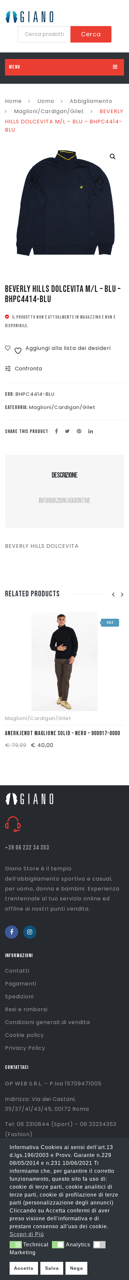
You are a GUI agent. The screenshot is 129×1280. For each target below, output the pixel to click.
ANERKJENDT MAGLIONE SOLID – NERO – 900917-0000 (62, 733)
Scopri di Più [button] (27, 1234)
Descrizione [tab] (64, 475)
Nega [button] (76, 1268)
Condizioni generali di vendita (47, 1022)
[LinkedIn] (90, 431)
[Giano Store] (30, 798)
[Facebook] (56, 431)
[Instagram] (29, 932)
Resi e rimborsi (26, 1009)
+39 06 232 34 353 (27, 848)
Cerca (91, 34)
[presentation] (113, 595)
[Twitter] (67, 431)
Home (13, 101)
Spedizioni (19, 996)
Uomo (45, 101)
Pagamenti (20, 983)
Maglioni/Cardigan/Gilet (49, 111)
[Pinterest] (79, 431)
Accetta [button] (23, 1268)
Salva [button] (52, 1268)
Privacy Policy (25, 1048)
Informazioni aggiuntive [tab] (65, 500)
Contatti (17, 971)
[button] (113, 157)
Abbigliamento (91, 101)
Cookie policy (24, 1035)
